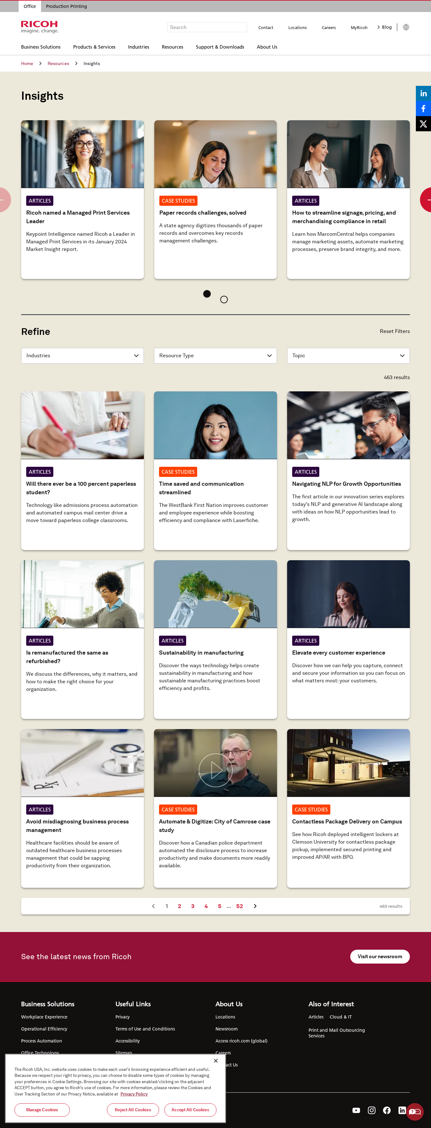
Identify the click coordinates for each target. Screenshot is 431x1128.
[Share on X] (423, 123)
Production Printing (66, 6)
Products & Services (94, 46)
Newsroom (227, 1029)
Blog (387, 27)
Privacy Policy (134, 1094)
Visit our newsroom (380, 956)
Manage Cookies (42, 1109)
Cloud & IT (341, 1017)
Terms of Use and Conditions (145, 1029)
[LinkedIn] (402, 1110)
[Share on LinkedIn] (423, 93)
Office (30, 6)
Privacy (122, 1017)
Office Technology (40, 1053)
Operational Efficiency (44, 1029)
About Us (267, 46)
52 (242, 905)
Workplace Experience (44, 1017)
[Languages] (403, 27)
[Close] (216, 1061)
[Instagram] (371, 1110)
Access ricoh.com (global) (242, 1041)
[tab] (207, 294)
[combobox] (207, 27)
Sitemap (123, 1053)
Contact (265, 27)
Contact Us (227, 1065)
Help (415, 1112)
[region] (115, 1088)
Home (27, 63)
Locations (297, 27)
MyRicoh (359, 27)
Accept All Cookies (190, 1109)
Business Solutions (41, 46)
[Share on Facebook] (423, 108)
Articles (316, 1017)
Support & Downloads (220, 46)
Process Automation (41, 1041)
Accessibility (127, 1041)
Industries (138, 46)
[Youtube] (356, 1110)
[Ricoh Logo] (40, 27)
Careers (329, 27)
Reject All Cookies (133, 1109)
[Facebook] (387, 1110)
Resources (172, 46)
